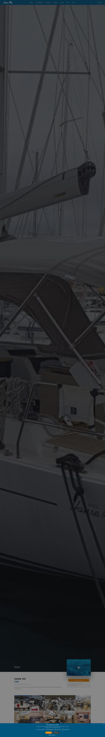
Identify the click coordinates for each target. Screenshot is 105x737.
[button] (52, 735)
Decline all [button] (56, 732)
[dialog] (52, 368)
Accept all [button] (49, 732)
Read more (58, 727)
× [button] (103, 724)
